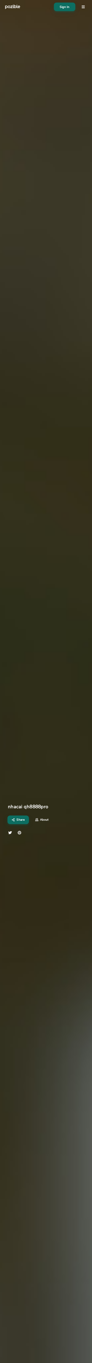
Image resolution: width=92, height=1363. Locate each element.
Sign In (65, 7)
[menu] (83, 7)
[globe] (19, 833)
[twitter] (10, 833)
